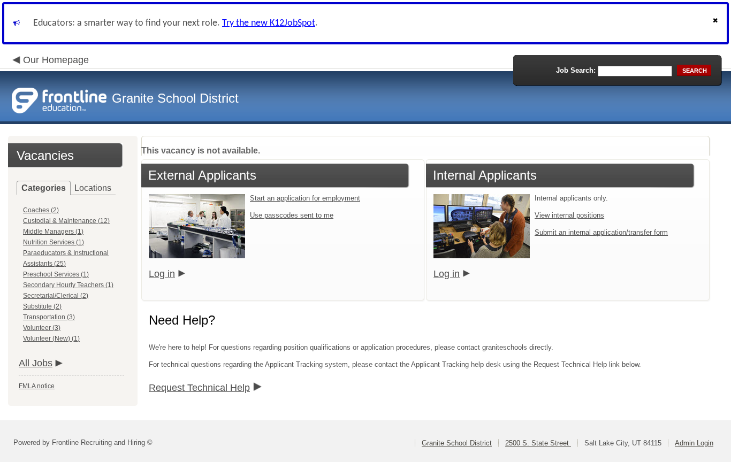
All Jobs (35, 363)
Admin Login (694, 443)
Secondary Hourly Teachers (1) (68, 285)
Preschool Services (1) (56, 274)
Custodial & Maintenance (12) (66, 221)
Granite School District (457, 443)
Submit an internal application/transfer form (601, 232)
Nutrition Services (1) (53, 242)
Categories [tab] (43, 187)
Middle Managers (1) (53, 231)
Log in (162, 274)
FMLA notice (37, 386)
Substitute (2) (42, 306)
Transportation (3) (49, 317)
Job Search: (576, 70)
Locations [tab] (92, 187)
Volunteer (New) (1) (51, 338)
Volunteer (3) (41, 328)
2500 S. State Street (538, 443)
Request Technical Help (199, 387)
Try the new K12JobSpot (268, 23)
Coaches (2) (41, 210)
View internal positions (569, 215)
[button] (716, 23)
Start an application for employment (305, 198)
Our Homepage (56, 60)
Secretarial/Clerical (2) (55, 295)
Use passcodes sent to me (291, 215)
